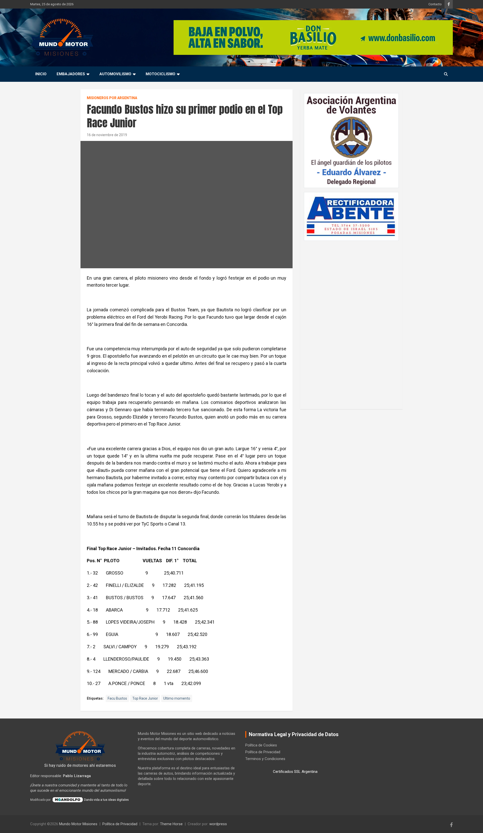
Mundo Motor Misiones (78, 824)
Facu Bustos (117, 698)
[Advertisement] (351, 322)
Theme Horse (171, 824)
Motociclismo (160, 74)
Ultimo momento (176, 698)
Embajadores (71, 74)
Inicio (41, 74)
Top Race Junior (145, 698)
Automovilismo (115, 74)
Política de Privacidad (262, 752)
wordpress (218, 824)
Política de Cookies (261, 745)
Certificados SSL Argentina (295, 771)
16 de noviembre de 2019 (107, 135)
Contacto (435, 4)
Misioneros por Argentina (112, 98)
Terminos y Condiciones (265, 758)
